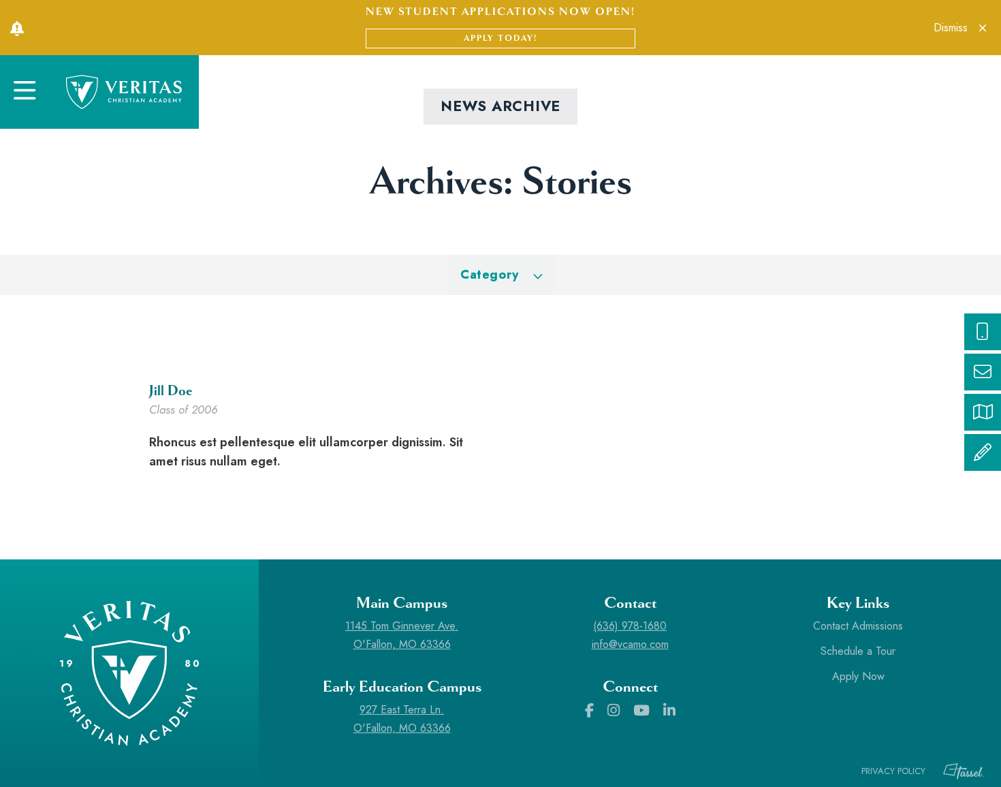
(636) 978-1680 (630, 626)
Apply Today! (500, 38)
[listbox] (500, 275)
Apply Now (858, 676)
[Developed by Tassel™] (957, 771)
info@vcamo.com (630, 644)
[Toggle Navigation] (24, 92)
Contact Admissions (858, 626)
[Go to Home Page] (124, 91)
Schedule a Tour (858, 651)
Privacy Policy (893, 771)
